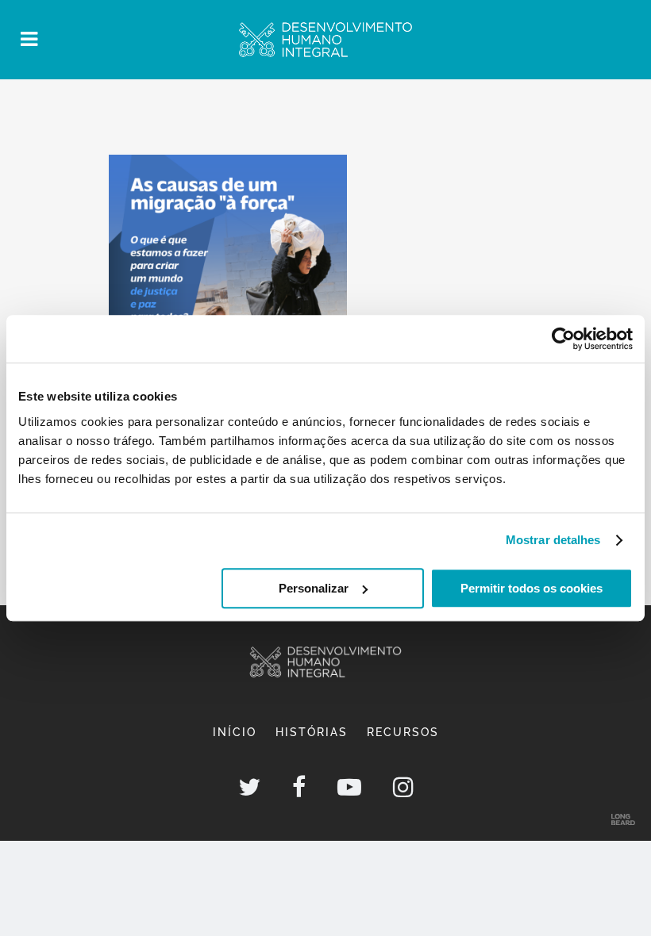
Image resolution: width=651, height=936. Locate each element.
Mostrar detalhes (553, 540)
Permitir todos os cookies (531, 588)
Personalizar (314, 588)
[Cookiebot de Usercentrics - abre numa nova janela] (563, 339)
